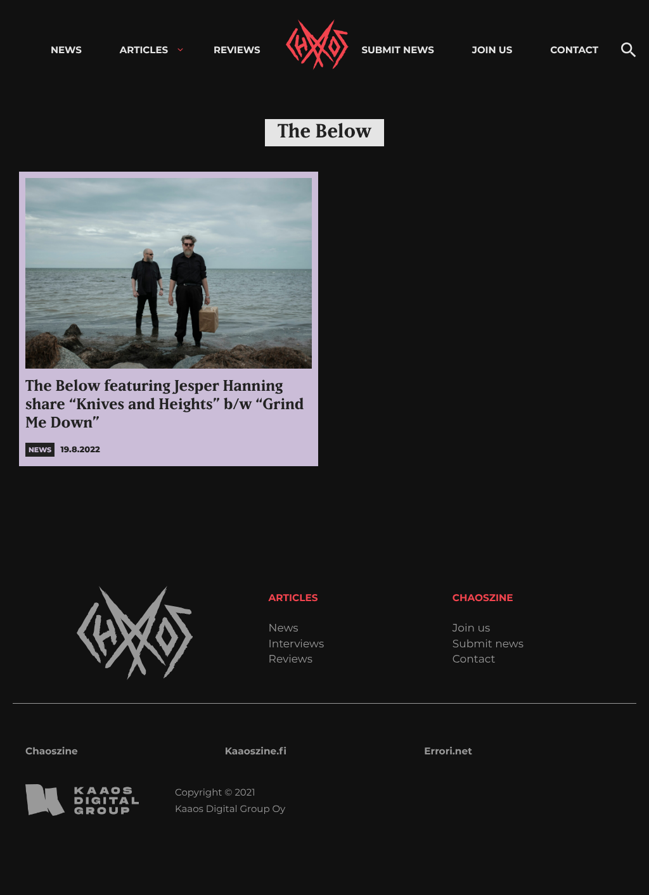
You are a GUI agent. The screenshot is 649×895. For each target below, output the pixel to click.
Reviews (290, 660)
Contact (474, 660)
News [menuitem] (66, 50)
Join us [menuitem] (492, 50)
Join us (471, 629)
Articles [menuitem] (144, 50)
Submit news (488, 644)
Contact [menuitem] (574, 50)
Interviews (296, 644)
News (284, 629)
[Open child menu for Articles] (180, 50)
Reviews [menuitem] (237, 50)
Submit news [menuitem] (397, 50)
